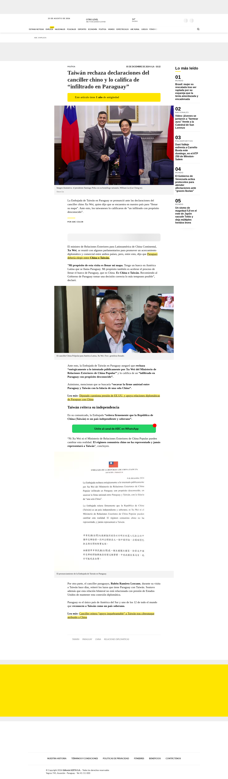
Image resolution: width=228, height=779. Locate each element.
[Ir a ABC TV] (168, 29)
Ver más (187, 89)
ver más (133, 20)
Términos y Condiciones (84, 758)
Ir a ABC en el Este (56, 21)
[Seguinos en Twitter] (170, 20)
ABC (37, 20)
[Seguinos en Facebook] (165, 20)
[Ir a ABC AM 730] (176, 29)
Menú (197, 20)
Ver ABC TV (101, 20)
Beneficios (155, 758)
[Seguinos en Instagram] (179, 20)
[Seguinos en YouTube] (175, 20)
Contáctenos (173, 758)
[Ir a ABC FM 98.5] (189, 29)
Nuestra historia (56, 758)
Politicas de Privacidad (116, 758)
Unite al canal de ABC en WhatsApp (116, 428)
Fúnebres (139, 758)
